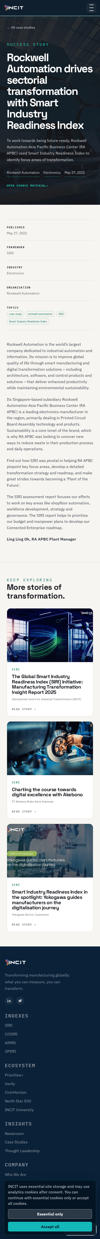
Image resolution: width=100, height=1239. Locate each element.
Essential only (50, 1214)
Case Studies (16, 1142)
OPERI (10, 1051)
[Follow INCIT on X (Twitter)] (20, 1001)
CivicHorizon (15, 1092)
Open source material (27, 185)
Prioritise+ (14, 1075)
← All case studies (21, 27)
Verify (10, 1083)
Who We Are (15, 1174)
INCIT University (19, 1109)
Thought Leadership (22, 1150)
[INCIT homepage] (14, 7)
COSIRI (11, 1034)
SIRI (8, 1025)
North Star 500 (18, 1101)
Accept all (50, 1226)
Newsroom (14, 1133)
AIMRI (10, 1042)
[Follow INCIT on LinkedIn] (9, 1001)
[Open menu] (91, 7)
